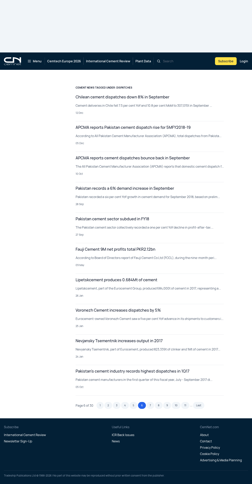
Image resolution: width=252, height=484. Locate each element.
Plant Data (143, 61)
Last (198, 405)
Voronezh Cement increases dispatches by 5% (118, 310)
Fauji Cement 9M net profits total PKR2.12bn (115, 249)
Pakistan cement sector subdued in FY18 (112, 218)
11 (185, 405)
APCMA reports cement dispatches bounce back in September (133, 158)
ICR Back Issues (123, 435)
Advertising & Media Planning (221, 460)
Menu (37, 61)
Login (244, 61)
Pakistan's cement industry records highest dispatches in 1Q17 (132, 371)
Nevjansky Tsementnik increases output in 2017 (119, 340)
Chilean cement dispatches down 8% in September (122, 97)
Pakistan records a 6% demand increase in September (125, 188)
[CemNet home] (12, 61)
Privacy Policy (210, 447)
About (204, 435)
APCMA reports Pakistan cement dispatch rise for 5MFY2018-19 (133, 127)
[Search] (159, 61)
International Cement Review (108, 61)
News (116, 441)
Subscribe (225, 61)
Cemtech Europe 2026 (64, 61)
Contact (206, 441)
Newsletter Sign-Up (18, 441)
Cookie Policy (209, 454)
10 (176, 405)
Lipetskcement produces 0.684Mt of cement (116, 279)
